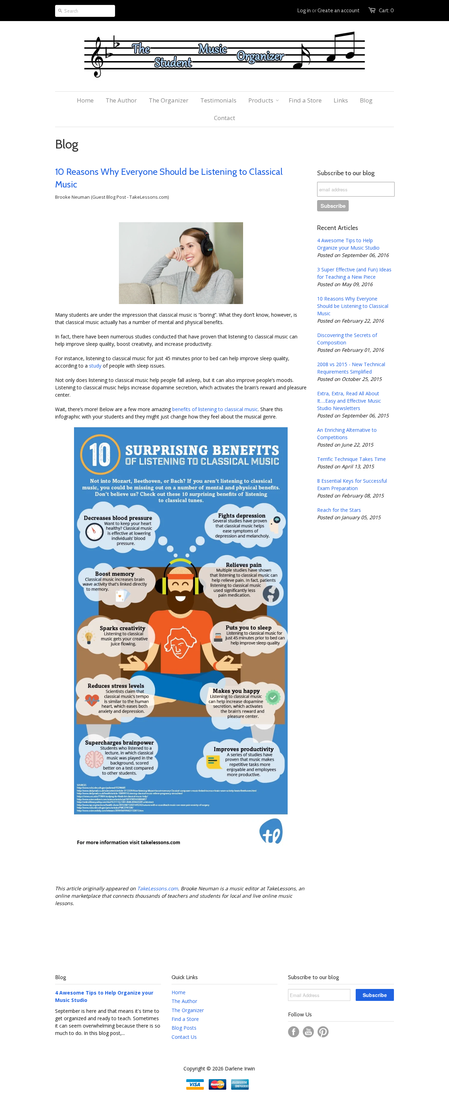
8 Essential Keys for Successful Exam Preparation (352, 484)
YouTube (308, 1031)
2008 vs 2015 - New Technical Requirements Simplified (351, 368)
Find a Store (185, 1019)
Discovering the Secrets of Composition (347, 339)
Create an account (338, 10)
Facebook (293, 1031)
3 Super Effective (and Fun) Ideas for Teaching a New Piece (354, 273)
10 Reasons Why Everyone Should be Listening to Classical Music (169, 178)
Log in (304, 10)
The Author (184, 1001)
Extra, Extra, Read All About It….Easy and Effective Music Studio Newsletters (349, 400)
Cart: (386, 10)
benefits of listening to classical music (215, 409)
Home (179, 992)
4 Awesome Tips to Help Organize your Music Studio (348, 244)
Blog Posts (184, 1027)
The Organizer (188, 1010)
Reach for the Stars (339, 510)
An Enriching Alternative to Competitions (347, 434)
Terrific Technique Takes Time (351, 459)
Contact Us (184, 1037)
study (94, 365)
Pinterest (323, 1031)
